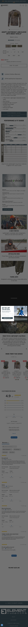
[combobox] (7, 316)
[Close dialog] (26, 306)
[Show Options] (12, 316)
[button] (7, 319)
